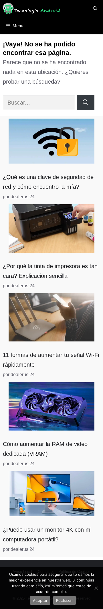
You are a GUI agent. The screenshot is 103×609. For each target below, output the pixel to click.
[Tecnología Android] (31, 8)
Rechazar (64, 600)
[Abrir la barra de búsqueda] (95, 8)
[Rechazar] (96, 588)
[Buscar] (85, 102)
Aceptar (40, 600)
